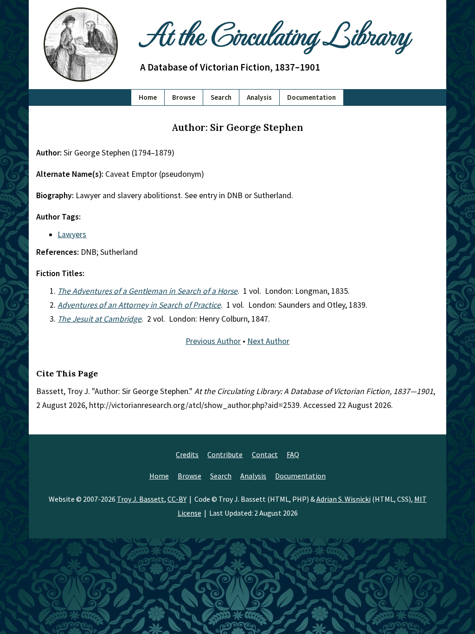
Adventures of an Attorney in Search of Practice (139, 305)
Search (221, 97)
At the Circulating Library (274, 33)
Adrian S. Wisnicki (343, 499)
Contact (265, 454)
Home (148, 97)
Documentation (311, 97)
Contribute (225, 454)
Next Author (268, 341)
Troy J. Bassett (140, 499)
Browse (183, 97)
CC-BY (176, 499)
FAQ (293, 454)
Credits (187, 454)
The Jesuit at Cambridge (99, 319)
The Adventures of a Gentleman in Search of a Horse (148, 291)
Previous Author (213, 341)
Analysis (259, 97)
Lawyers (72, 234)
